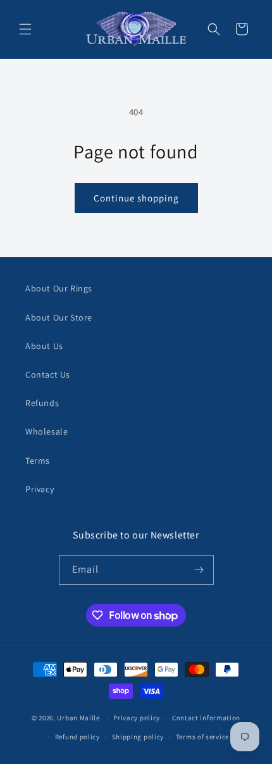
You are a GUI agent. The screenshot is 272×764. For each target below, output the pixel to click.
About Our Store (58, 317)
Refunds (42, 403)
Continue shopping (136, 198)
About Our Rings (58, 288)
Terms (37, 460)
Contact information (206, 717)
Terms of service (202, 736)
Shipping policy (138, 736)
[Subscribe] (199, 570)
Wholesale (46, 431)
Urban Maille (78, 717)
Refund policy (77, 736)
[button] (25, 29)
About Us (44, 346)
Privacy (39, 489)
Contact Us (47, 374)
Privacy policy (136, 717)
